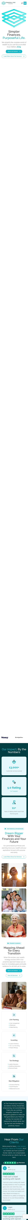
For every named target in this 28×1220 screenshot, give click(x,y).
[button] (25, 3)
